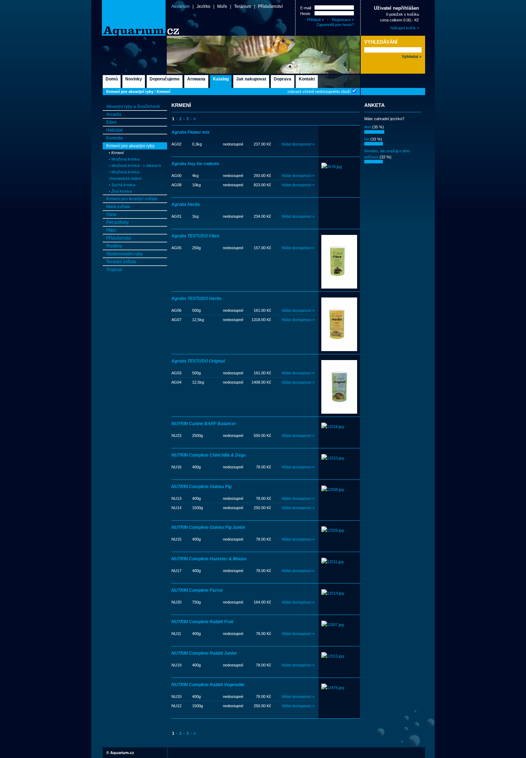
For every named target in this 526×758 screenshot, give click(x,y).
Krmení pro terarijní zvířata (131, 198)
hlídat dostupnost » (298, 144)
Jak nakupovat (251, 79)
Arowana (196, 79)
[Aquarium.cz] (128, 18)
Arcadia (113, 114)
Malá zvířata (118, 206)
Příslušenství (270, 6)
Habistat (114, 130)
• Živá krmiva (120, 191)
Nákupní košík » (404, 28)
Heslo (305, 13)
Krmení (163, 91)
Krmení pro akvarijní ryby (130, 91)
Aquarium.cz (122, 752)
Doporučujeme (165, 79)
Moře (222, 6)
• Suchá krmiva (122, 185)
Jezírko (203, 6)
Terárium (242, 6)
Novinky (133, 79)
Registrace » (343, 20)
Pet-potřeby (117, 222)
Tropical (114, 269)
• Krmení (116, 153)
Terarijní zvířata (121, 261)
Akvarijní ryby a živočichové (133, 106)
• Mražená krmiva (124, 159)
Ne (366, 139)
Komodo (114, 138)
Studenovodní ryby (124, 253)
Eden (111, 122)
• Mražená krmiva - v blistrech (135, 165)
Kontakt (307, 79)
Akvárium (180, 6)
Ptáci (111, 230)
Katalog (221, 79)
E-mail (305, 8)
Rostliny (114, 245)
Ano (367, 127)
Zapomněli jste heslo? (335, 25)
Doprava (282, 79)
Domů (112, 79)
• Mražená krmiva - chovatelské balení (125, 175)
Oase (111, 214)
